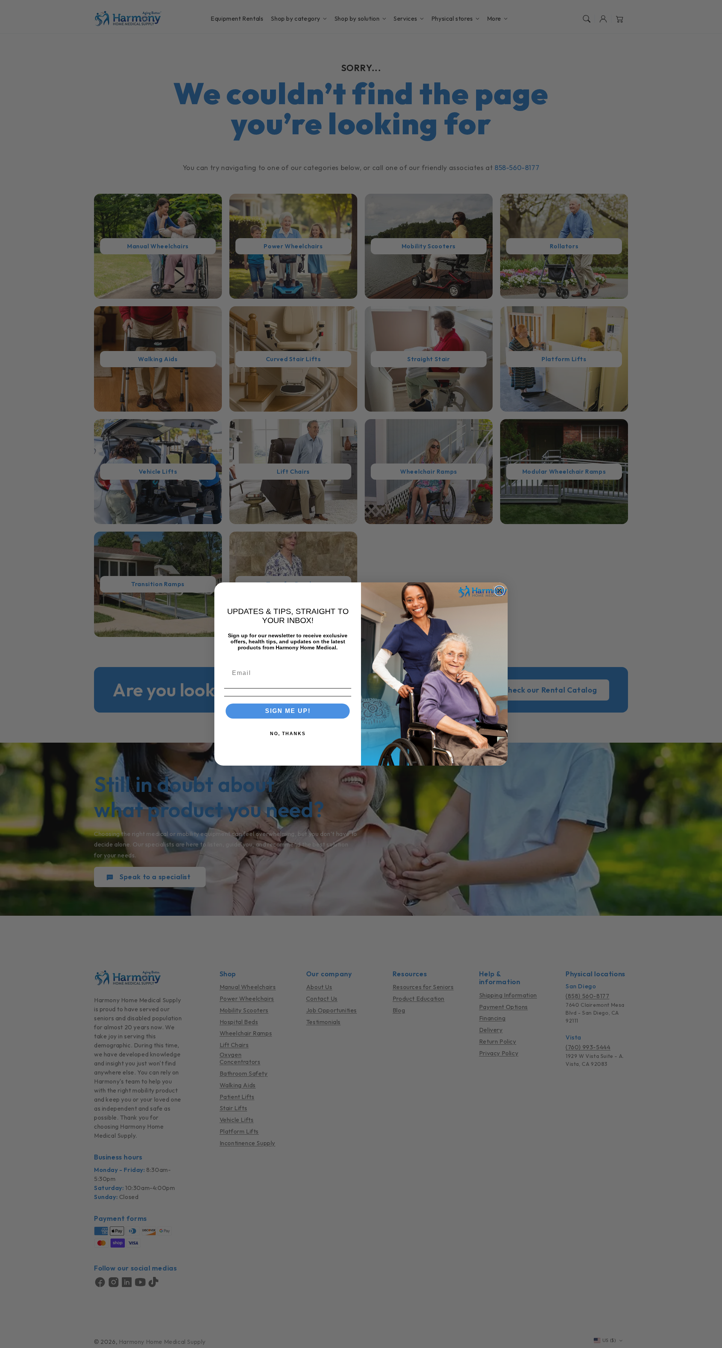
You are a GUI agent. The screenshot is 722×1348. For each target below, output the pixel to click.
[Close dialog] (499, 590)
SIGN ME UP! (288, 711)
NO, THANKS (288, 733)
